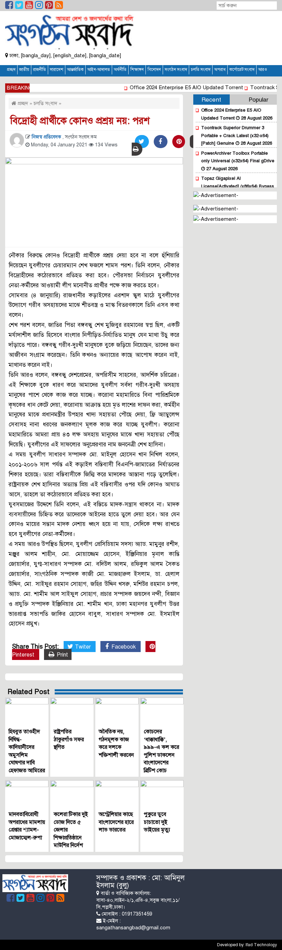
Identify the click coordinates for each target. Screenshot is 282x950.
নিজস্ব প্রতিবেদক (47, 137)
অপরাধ (220, 69)
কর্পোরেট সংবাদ (241, 69)
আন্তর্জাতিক (75, 69)
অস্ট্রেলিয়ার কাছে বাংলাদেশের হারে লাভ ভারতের (116, 822)
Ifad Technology (261, 944)
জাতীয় (24, 69)
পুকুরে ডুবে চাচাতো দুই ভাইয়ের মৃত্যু (157, 822)
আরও (262, 69)
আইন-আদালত (98, 69)
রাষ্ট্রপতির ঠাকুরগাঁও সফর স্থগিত (69, 739)
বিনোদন (154, 69)
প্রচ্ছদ (11, 69)
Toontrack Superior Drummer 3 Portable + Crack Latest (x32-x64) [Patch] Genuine (235, 135)
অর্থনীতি (120, 69)
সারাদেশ (56, 69)
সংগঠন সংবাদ (176, 69)
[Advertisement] (211, 38)
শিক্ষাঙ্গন (137, 69)
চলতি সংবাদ (200, 69)
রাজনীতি (39, 69)
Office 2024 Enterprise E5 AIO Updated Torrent (179, 87)
